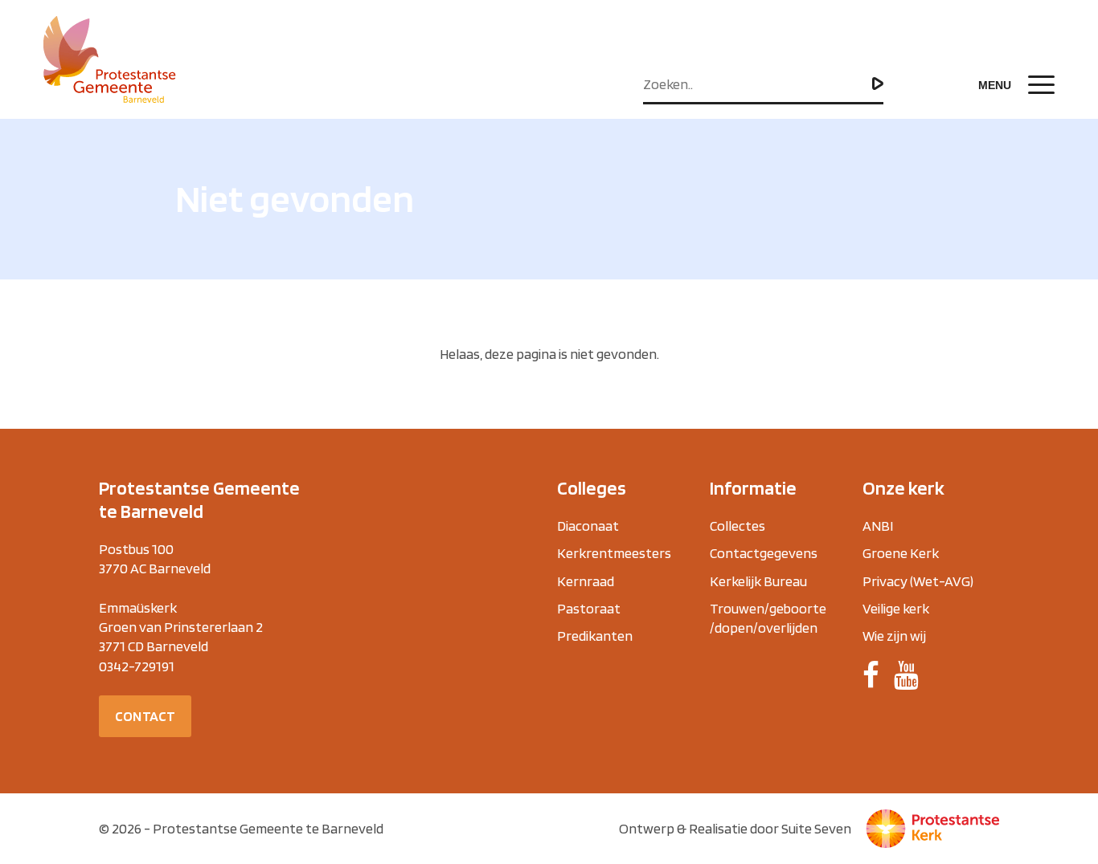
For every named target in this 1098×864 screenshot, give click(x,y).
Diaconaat (588, 525)
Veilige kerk (895, 608)
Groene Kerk (900, 552)
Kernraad (585, 581)
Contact (145, 715)
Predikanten (595, 635)
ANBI (877, 525)
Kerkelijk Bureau (758, 581)
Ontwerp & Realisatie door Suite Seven (735, 828)
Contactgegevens (763, 552)
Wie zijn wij (894, 635)
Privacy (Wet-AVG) (917, 581)
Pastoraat (589, 608)
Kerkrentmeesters (614, 552)
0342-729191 (136, 666)
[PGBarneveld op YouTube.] (906, 675)
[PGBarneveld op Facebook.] (870, 675)
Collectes (737, 525)
